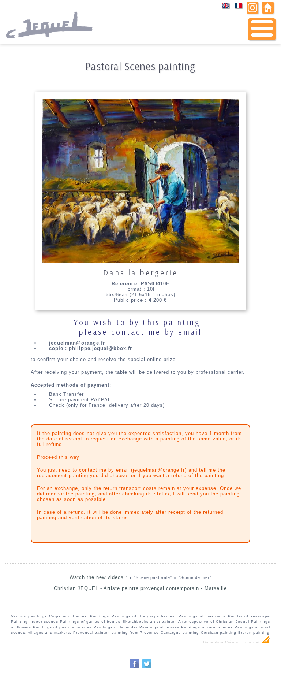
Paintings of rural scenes (206, 627)
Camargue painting (180, 633)
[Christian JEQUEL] (50, 42)
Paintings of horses (159, 627)
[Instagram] (252, 12)
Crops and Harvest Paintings (79, 616)
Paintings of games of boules (90, 622)
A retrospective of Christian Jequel (213, 622)
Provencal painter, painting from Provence (116, 633)
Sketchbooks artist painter (149, 622)
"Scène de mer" (192, 577)
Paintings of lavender (116, 627)
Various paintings (29, 616)
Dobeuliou (213, 642)
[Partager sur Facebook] (134, 667)
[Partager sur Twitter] (147, 667)
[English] (225, 7)
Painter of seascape (249, 616)
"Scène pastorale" (150, 577)
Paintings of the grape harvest (144, 616)
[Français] (238, 7)
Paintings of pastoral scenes (62, 627)
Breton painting (254, 633)
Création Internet (243, 642)
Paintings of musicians (202, 616)
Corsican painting (218, 633)
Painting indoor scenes (34, 622)
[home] (268, 12)
